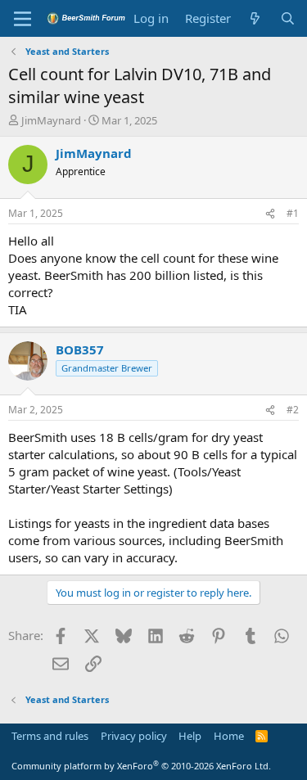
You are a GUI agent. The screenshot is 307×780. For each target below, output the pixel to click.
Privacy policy (134, 735)
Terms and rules (49, 735)
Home (229, 735)
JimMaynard (51, 120)
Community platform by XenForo (141, 766)
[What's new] (255, 18)
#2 (293, 410)
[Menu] (22, 18)
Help (189, 735)
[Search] (288, 18)
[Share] (270, 214)
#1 (293, 213)
